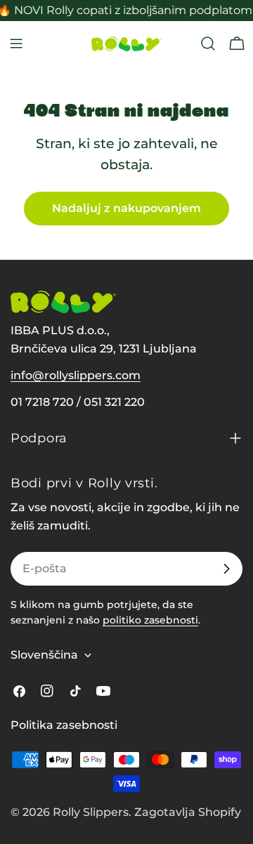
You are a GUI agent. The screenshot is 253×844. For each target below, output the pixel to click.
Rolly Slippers (91, 812)
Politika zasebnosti (64, 725)
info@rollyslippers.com (76, 375)
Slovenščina (44, 654)
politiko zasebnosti (150, 620)
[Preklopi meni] (16, 43)
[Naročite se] (226, 568)
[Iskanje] (208, 43)
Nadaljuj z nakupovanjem (126, 208)
